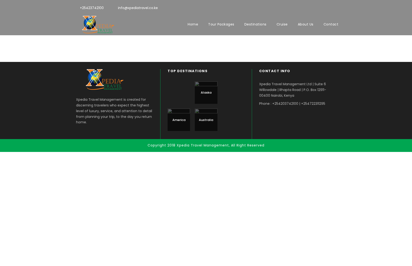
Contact (331, 24)
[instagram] (337, 7)
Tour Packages (221, 24)
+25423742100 (92, 7)
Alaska (206, 92)
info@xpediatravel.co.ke (138, 7)
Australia (206, 120)
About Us (306, 24)
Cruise (282, 24)
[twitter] (328, 7)
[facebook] (320, 7)
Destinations (255, 24)
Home (193, 24)
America (178, 120)
